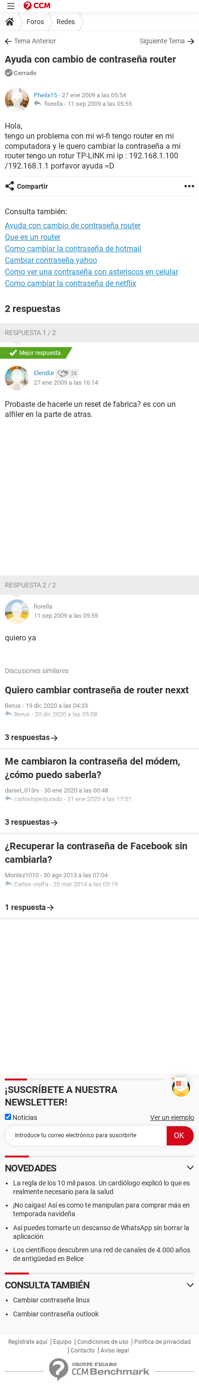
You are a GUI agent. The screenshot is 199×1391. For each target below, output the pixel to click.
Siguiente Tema (162, 41)
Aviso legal (114, 1350)
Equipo (62, 1342)
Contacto (83, 1350)
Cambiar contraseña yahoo (51, 260)
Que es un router (32, 237)
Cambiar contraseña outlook (56, 1314)
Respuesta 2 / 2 (30, 585)
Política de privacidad (162, 1342)
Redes (66, 22)
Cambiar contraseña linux (51, 1300)
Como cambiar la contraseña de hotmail (73, 248)
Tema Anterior (35, 41)
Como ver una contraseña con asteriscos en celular (91, 271)
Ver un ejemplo (172, 1117)
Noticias (24, 1117)
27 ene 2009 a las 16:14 (66, 382)
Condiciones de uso (102, 1342)
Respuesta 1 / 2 (30, 333)
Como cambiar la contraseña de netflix (70, 283)
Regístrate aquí (27, 1342)
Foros (35, 22)
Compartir (32, 186)
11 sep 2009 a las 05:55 (100, 103)
